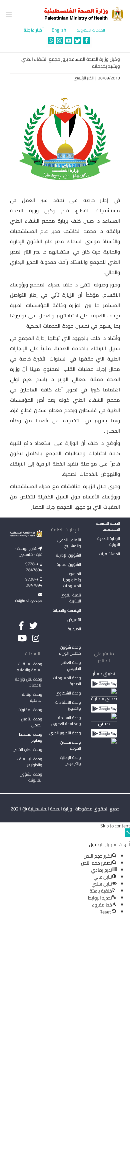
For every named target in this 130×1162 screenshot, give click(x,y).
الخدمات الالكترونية (91, 30)
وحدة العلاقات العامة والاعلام (29, 667)
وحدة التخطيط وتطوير (30, 737)
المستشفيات (109, 554)
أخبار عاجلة (34, 30)
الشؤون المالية (69, 564)
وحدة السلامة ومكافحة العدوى (66, 720)
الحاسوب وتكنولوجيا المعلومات (72, 579)
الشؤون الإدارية (68, 555)
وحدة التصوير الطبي (65, 733)
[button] (127, 832)
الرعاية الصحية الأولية (108, 541)
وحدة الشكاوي (68, 693)
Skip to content (115, 825)
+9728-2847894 (33, 567)
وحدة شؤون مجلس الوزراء (70, 650)
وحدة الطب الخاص (27, 749)
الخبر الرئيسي (84, 78)
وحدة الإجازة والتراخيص (70, 760)
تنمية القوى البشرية (71, 598)
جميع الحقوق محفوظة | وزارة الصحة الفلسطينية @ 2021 (65, 808)
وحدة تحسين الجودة (70, 745)
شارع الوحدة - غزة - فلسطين (28, 551)
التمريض (74, 619)
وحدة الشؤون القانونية (31, 777)
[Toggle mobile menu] (9, 14)
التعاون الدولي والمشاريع (69, 543)
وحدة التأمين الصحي (31, 722)
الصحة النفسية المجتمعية (108, 526)
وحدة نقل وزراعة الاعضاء (28, 682)
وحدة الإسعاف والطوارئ (29, 762)
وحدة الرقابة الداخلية (32, 697)
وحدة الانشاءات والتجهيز (68, 705)
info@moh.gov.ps (27, 600)
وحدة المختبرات (30, 709)
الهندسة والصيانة (67, 610)
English (59, 30)
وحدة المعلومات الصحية (67, 680)
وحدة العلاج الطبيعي (71, 665)
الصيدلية (74, 629)
